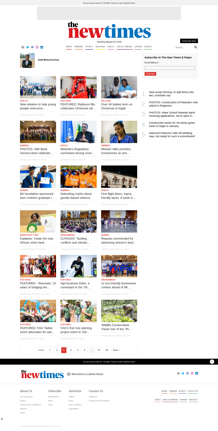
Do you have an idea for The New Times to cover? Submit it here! (109, 3)
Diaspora (100, 46)
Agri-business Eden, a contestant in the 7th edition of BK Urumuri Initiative (75, 285)
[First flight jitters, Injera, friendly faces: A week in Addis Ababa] (119, 176)
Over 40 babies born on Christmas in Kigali (116, 106)
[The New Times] (109, 38)
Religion (105, 101)
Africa (64, 145)
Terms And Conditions (30, 404)
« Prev (41, 350)
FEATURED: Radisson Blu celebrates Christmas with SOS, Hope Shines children (78, 106)
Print (50, 400)
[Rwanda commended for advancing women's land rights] (119, 221)
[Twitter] (27, 47)
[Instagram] (37, 47)
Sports (89, 46)
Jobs (50, 404)
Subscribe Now (189, 41)
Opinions (78, 46)
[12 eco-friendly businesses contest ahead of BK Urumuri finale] (119, 266)
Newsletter (53, 396)
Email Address (152, 62)
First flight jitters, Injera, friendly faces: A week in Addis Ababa (117, 196)
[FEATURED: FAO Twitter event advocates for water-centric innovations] (38, 311)
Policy (23, 400)
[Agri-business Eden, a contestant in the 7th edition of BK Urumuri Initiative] (79, 266)
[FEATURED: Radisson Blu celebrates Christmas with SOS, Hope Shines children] (79, 87)
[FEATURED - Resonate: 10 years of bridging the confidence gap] (38, 266)
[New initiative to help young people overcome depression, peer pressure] (38, 87)
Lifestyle (193, 391)
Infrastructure (29, 235)
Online (72, 396)
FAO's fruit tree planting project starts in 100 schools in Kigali (76, 330)
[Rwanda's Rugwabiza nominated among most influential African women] (79, 132)
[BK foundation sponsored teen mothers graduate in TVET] (38, 176)
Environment (68, 235)
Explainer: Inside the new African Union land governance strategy (36, 241)
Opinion (173, 391)
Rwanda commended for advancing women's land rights (117, 241)
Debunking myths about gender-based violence (76, 195)
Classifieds (74, 408)
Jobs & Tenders (124, 46)
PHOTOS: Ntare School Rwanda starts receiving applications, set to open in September (168, 116)
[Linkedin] (41, 47)
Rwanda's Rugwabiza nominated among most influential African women (77, 151)
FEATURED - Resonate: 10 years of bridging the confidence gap (38, 285)
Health (24, 101)
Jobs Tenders (75, 404)
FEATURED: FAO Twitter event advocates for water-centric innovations (37, 330)
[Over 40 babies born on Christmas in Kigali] (119, 87)
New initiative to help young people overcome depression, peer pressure (38, 106)
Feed (22, 412)
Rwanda (24, 145)
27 (99, 350)
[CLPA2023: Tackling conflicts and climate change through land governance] (79, 221)
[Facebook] (32, 47)
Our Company (26, 396)
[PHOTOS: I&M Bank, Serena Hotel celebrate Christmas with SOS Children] (38, 132)
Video (158, 399)
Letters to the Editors (99, 400)
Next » (116, 350)
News (69, 46)
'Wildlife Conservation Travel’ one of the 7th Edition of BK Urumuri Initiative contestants (115, 327)
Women (24, 190)
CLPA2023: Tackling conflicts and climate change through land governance (74, 241)
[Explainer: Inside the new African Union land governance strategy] (38, 221)
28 (106, 350)
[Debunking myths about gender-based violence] (79, 176)
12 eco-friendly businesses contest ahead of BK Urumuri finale (118, 285)
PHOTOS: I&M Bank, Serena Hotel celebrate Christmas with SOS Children (35, 151)
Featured (66, 101)
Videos (110, 46)
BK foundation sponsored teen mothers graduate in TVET (36, 196)
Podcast (193, 399)
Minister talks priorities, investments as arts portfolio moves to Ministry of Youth (118, 151)
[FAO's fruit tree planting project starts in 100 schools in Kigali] (79, 311)
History (23, 408)
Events (148, 46)
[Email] (23, 47)
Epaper (138, 46)
